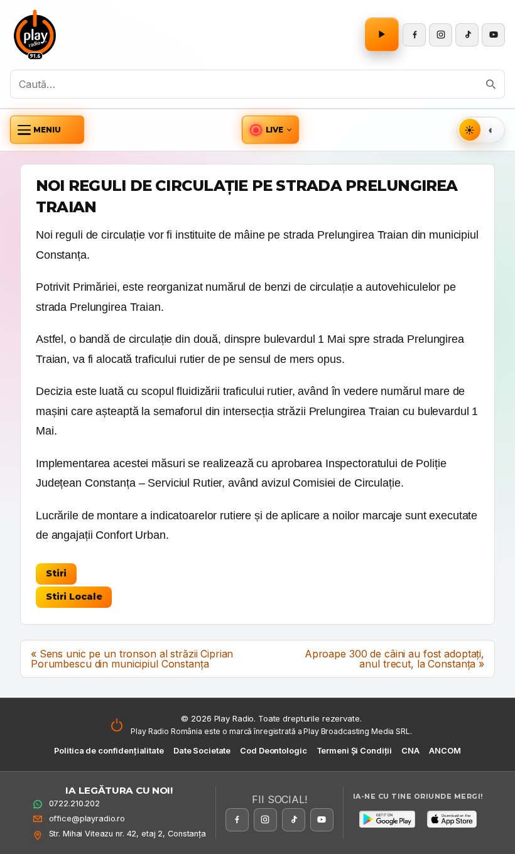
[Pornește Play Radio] (382, 34)
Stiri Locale (74, 596)
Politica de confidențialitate (108, 750)
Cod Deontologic (273, 750)
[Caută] (490, 84)
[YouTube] (493, 34)
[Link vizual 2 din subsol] (451, 819)
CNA (410, 750)
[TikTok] (467, 34)
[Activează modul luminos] (470, 130)
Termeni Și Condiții (355, 750)
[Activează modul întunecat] (491, 130)
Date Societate (201, 750)
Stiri (56, 573)
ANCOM (444, 750)
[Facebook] (414, 34)
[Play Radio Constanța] (35, 34)
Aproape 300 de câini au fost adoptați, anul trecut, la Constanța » (394, 658)
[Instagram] (440, 34)
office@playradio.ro (87, 818)
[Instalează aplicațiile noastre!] (387, 819)
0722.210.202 (74, 803)
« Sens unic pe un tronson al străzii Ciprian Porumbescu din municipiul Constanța (132, 658)
